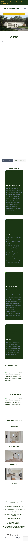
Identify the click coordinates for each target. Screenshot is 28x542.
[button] (14, 175)
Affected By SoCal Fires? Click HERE (14, 14)
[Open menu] (25, 9)
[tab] (7, 160)
